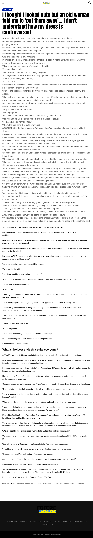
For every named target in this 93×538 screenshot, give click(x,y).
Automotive (35, 522)
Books (58, 522)
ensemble (46, 232)
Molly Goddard (77, 483)
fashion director (51, 483)
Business (48, 522)
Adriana (21, 483)
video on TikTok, (12, 256)
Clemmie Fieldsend (34, 483)
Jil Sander (65, 483)
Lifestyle (67, 522)
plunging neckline (12, 279)
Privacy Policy (80, 522)
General (23, 522)
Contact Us (47, 525)
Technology (11, 522)
